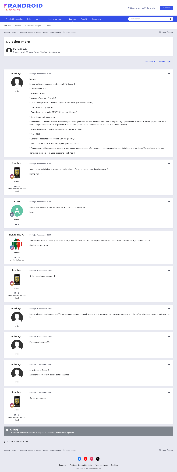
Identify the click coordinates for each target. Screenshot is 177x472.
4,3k (18, 186)
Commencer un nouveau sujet (158, 61)
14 (18, 224)
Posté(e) (40, 74)
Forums (7, 25)
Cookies (114, 465)
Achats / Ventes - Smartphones (47, 52)
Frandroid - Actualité (14, 19)
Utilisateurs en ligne (33, 25)
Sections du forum (55, 19)
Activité (84, 19)
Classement (96, 19)
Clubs (48, 25)
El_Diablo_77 (16, 234)
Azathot (17, 163)
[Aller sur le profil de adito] (17, 211)
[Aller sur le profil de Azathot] (17, 172)
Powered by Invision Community (88, 468)
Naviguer (72, 19)
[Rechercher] (170, 19)
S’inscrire (167, 8)
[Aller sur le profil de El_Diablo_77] (17, 244)
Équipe (18, 25)
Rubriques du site (34, 19)
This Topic (160, 19)
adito (16, 201)
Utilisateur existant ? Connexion (142, 8)
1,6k (18, 257)
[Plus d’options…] (168, 73)
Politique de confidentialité (81, 465)
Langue (62, 465)
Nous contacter (101, 465)
